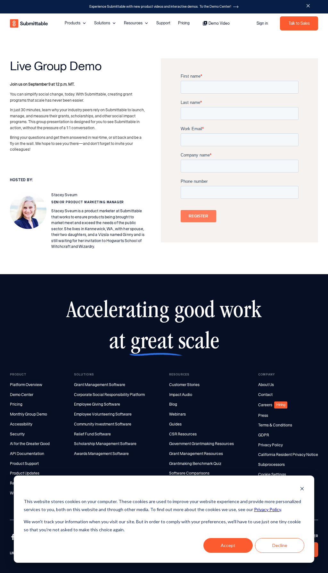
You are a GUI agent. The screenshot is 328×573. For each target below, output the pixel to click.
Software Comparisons (189, 473)
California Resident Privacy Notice (288, 454)
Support (163, 23)
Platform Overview (26, 384)
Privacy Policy (267, 509)
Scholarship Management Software (105, 443)
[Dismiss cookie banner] (302, 489)
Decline (279, 545)
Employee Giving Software (97, 404)
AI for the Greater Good (30, 443)
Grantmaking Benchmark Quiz (195, 463)
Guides (175, 424)
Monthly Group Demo (28, 414)
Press (263, 415)
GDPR (263, 435)
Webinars (177, 414)
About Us (266, 384)
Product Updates (24, 473)
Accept (228, 545)
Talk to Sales (299, 23)
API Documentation (27, 453)
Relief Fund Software (92, 434)
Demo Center (21, 394)
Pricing (184, 23)
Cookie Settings (272, 474)
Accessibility (21, 424)
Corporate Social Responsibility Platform (109, 394)
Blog (173, 404)
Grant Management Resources (196, 453)
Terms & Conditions (275, 425)
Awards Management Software (101, 453)
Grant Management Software (99, 384)
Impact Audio (180, 394)
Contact (265, 394)
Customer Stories (184, 384)
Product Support (24, 463)
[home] (29, 23)
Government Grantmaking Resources (201, 443)
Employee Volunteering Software (103, 414)
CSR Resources (183, 434)
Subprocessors (271, 464)
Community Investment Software (102, 424)
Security (17, 434)
